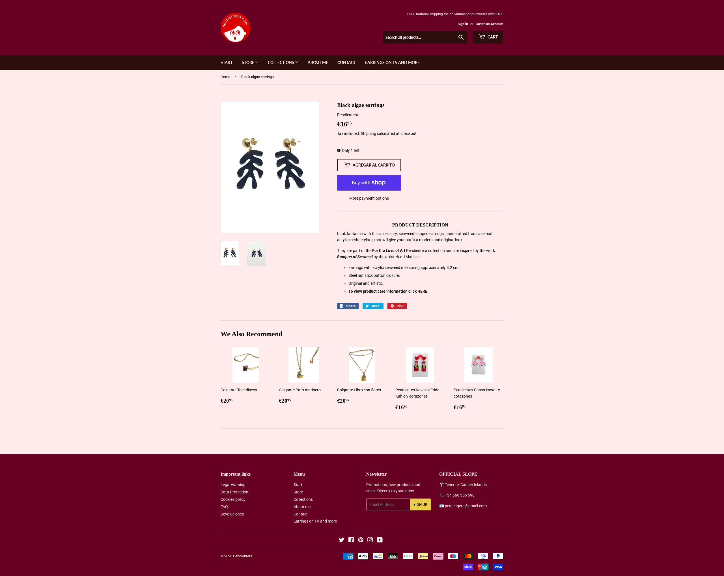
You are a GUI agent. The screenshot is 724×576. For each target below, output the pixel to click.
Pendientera (242, 556)
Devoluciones (232, 514)
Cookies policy (233, 499)
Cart (492, 36)
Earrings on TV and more (392, 62)
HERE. (422, 291)
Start (226, 62)
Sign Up (420, 504)
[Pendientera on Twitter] (341, 540)
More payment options (369, 198)
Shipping (368, 133)
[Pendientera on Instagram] (370, 540)
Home (225, 77)
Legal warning (233, 484)
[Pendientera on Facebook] (351, 540)
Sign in (463, 24)
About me (318, 62)
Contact (346, 62)
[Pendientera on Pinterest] (361, 540)
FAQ (224, 506)
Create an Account (489, 24)
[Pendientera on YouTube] (380, 540)
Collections (281, 62)
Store (248, 62)
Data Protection (234, 492)
